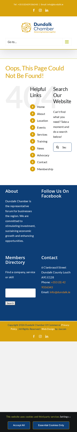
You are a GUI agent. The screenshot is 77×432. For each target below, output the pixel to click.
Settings (64, 416)
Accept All (19, 425)
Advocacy (43, 155)
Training (42, 141)
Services (42, 134)
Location (42, 120)
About (41, 113)
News (40, 148)
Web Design (48, 329)
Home (41, 106)
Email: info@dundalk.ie (52, 4)
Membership (45, 169)
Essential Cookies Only (51, 425)
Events (41, 127)
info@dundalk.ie (60, 292)
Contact (42, 162)
